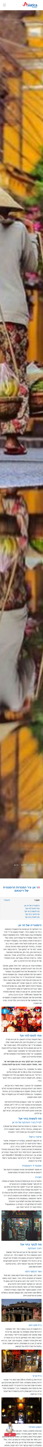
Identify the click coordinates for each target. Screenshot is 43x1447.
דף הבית (33, 865)
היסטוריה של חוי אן (32, 905)
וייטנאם (24, 865)
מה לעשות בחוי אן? (32, 911)
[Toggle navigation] (4, 5)
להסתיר (6, 900)
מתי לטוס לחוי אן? (32, 908)
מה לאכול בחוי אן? (32, 917)
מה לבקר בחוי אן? (32, 914)
